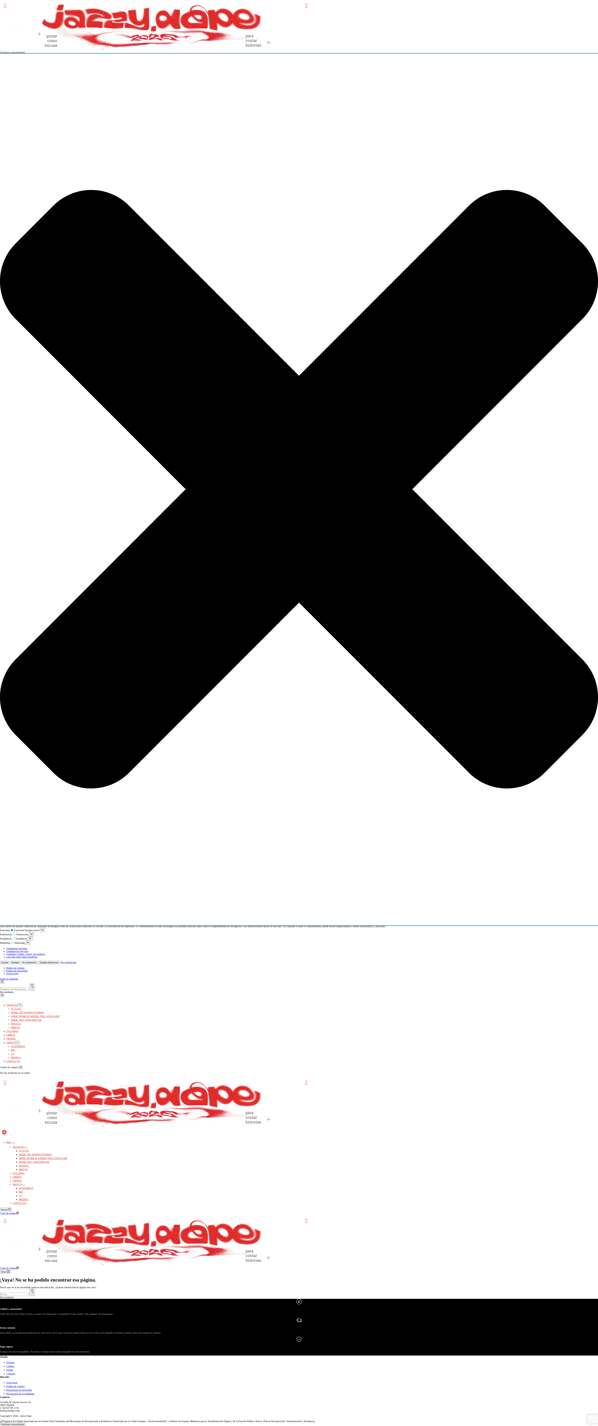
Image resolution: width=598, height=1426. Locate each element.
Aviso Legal (12, 973)
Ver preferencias (29, 962)
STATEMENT (26, 1188)
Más (8, 1142)
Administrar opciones (16, 948)
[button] (299, 489)
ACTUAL (24, 1150)
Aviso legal (11, 1382)
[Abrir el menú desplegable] (13, 1143)
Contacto (10, 1373)
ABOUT (16, 1184)
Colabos (10, 1366)
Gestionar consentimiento (12, 1424)
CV (20, 1195)
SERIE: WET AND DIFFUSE (34, 1162)
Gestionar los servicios (17, 951)
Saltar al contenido (9, 979)
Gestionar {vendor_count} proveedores (25, 954)
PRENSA (23, 1199)
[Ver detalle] (155, 49)
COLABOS (18, 1173)
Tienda (9, 1370)
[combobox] (14, 1294)
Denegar (15, 962)
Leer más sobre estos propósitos (21, 957)
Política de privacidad (16, 970)
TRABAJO (18, 1147)
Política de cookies (15, 968)
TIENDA (17, 1180)
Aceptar (4, 962)
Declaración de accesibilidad (20, 1393)
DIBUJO (23, 1169)
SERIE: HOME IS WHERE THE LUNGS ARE (43, 1158)
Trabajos (10, 1362)
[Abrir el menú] (42, 930)
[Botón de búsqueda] (32, 1292)
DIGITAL (24, 1165)
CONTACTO (19, 1203)
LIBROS (16, 1177)
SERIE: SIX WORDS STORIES (35, 1154)
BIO (21, 1192)
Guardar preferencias (49, 962)
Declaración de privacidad (19, 1390)
